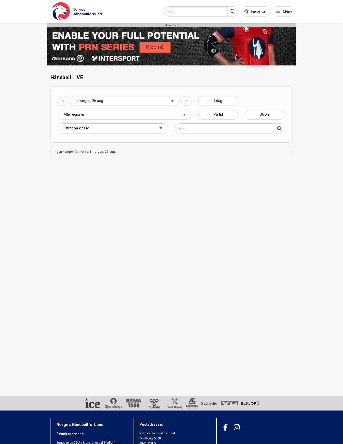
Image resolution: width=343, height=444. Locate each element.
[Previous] (63, 101)
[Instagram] (237, 427)
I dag (218, 101)
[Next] (186, 101)
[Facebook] (225, 427)
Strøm (265, 114)
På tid (218, 114)
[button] (232, 11)
